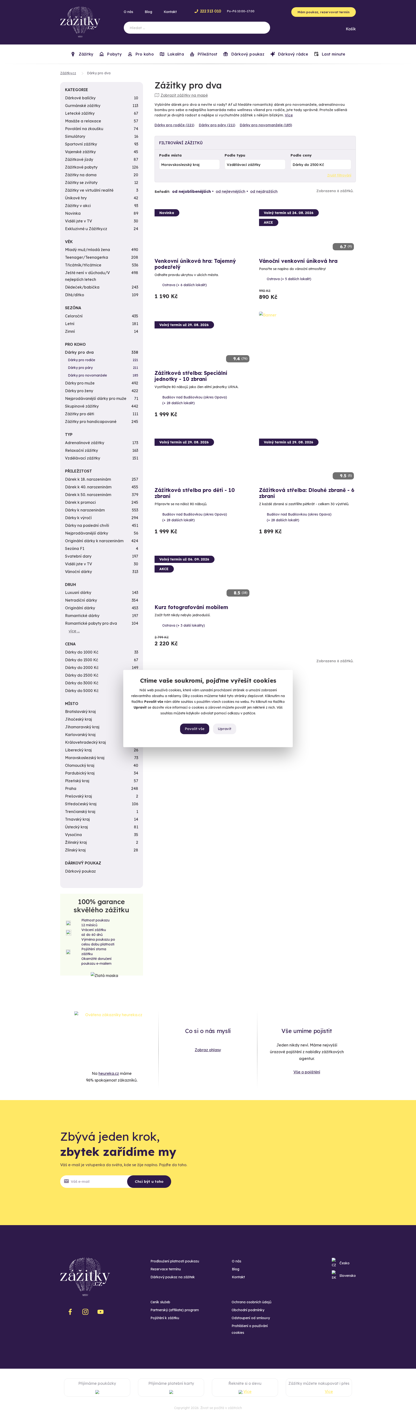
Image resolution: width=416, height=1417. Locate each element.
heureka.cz (108, 1073)
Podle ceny (301, 155)
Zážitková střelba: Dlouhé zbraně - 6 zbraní (306, 493)
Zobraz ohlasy (208, 1049)
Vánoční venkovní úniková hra (298, 261)
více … (74, 631)
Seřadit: (162, 191)
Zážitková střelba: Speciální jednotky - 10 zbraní (191, 376)
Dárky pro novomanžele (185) (266, 125)
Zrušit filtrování (339, 175)
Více (289, 115)
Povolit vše (194, 728)
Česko (344, 1263)
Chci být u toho (149, 1181)
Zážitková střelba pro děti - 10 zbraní (195, 493)
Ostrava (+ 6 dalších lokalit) (184, 285)
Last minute (333, 54)
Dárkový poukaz (247, 54)
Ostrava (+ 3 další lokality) (183, 625)
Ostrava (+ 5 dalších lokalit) (289, 279)
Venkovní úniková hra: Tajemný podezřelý (195, 264)
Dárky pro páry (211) (217, 125)
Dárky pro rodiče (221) (174, 125)
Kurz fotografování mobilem (191, 607)
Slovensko (347, 1275)
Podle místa (170, 155)
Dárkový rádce (292, 54)
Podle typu (235, 155)
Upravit (224, 728)
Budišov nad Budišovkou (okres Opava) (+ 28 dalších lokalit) (194, 400)
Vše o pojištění (306, 1072)
